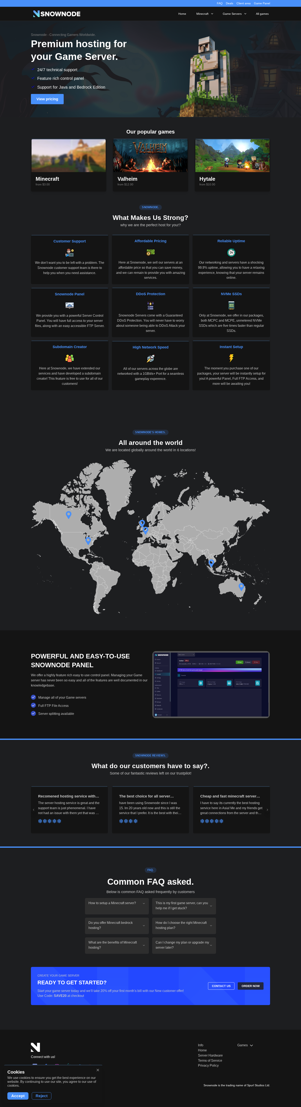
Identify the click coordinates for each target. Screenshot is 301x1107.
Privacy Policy (208, 1065)
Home (202, 1050)
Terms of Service (210, 1060)
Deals (229, 3)
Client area (243, 3)
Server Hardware (210, 1055)
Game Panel (262, 3)
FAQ (220, 3)
